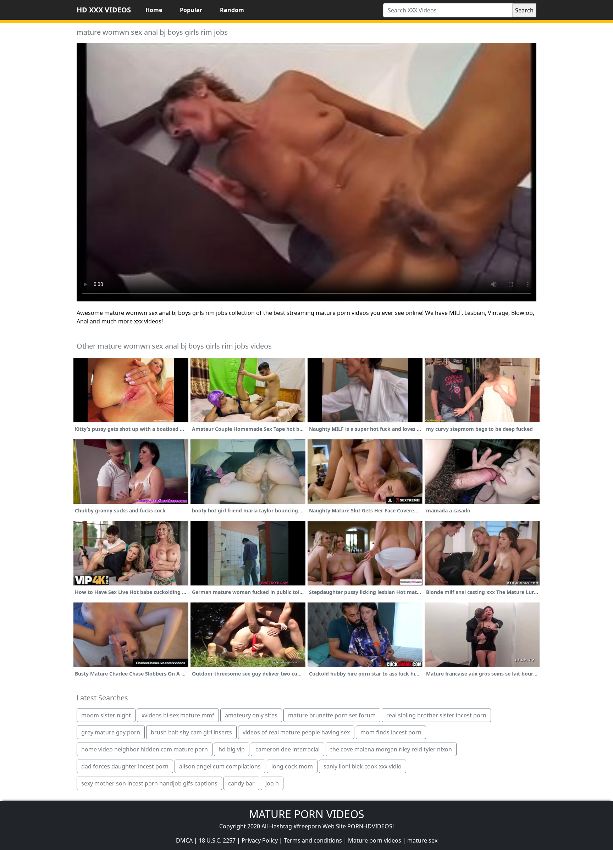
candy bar (241, 783)
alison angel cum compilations (220, 766)
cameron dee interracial (287, 749)
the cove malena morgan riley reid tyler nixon (391, 749)
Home (153, 10)
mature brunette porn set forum (332, 715)
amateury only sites (251, 715)
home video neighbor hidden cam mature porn (144, 749)
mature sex (422, 840)
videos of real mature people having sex (296, 732)
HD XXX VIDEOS (104, 10)
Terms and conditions (313, 840)
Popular (191, 10)
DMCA (184, 840)
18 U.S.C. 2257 (217, 840)
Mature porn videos (374, 840)
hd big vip (232, 749)
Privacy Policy (260, 840)
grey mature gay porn (110, 732)
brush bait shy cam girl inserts (191, 732)
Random (232, 10)
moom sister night (106, 715)
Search (524, 10)
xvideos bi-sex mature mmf (178, 715)
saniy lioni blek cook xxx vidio (363, 766)
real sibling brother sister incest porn (436, 715)
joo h (272, 783)
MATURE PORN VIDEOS (306, 814)
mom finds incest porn (390, 732)
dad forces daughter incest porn (125, 766)
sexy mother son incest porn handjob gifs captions (149, 783)
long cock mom (292, 766)
